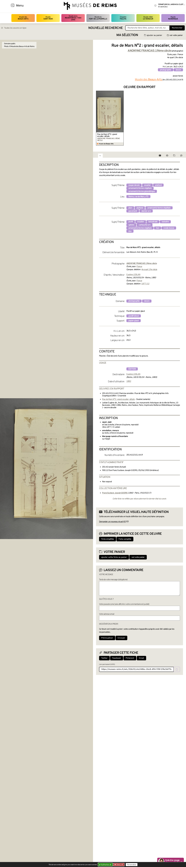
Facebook (116, 658)
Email (141, 658)
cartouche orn (144, 225)
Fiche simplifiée (107, 539)
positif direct (133, 316)
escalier (147, 185)
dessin (178, 70)
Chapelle (123, 18)
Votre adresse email (106, 614)
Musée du (98, 18)
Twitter (104, 658)
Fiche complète (125, 539)
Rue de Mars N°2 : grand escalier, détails (107, 135)
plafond (158, 185)
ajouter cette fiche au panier (114, 557)
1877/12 (145, 284)
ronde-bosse (168, 228)
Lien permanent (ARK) (107, 664)
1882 (128, 381)
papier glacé (133, 320)
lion (157, 228)
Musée (48, 18)
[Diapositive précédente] (98, 118)
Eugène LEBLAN (133, 274)
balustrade (152, 221)
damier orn (146, 211)
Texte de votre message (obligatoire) (113, 579)
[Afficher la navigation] (12, 5)
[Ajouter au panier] (122, 92)
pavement (132, 211)
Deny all (119, 864)
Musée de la (73, 18)
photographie (165, 70)
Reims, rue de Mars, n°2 (138, 196)
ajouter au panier (154, 35)
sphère (131, 225)
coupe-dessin (134, 185)
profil (130, 221)
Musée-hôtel (148, 18)
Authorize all (106, 864)
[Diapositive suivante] (181, 118)
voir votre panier (176, 35)
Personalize (131, 865)
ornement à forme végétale (140, 188)
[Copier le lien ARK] (177, 669)
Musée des (23, 18)
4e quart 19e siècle (149, 269)
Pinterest (130, 658)
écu (129, 231)
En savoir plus (162, 7)
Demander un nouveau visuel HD (112, 521)
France (139, 266)
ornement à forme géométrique (141, 191)
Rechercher (177, 28)
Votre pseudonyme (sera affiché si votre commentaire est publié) (124, 604)
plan (130, 208)
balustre (165, 221)
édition (132, 369)
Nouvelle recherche (105, 28)
